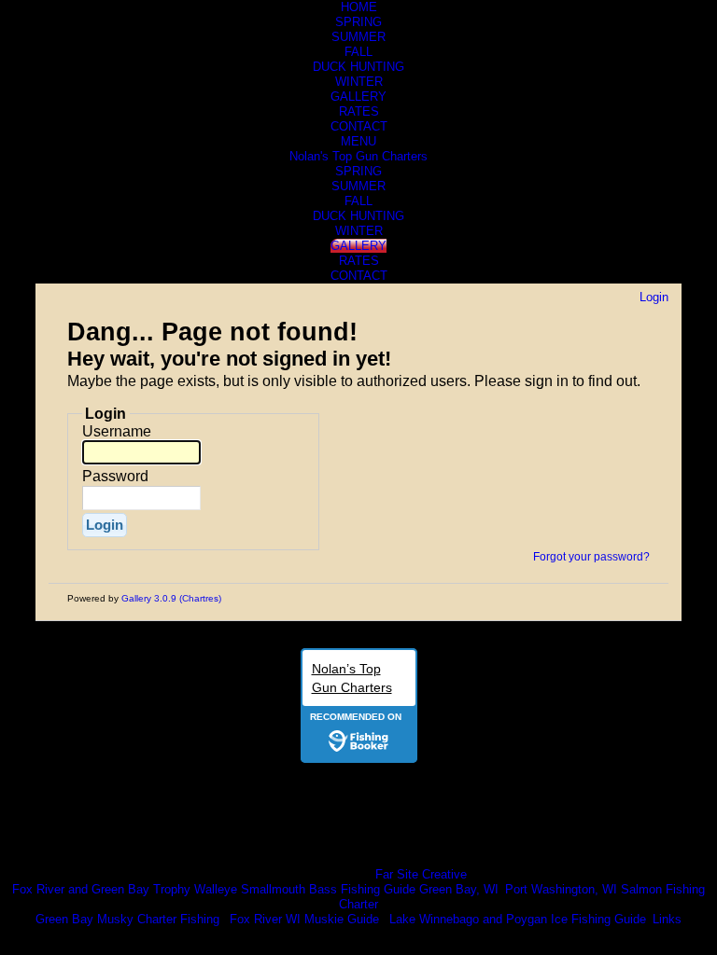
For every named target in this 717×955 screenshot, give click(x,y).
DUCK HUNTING (358, 67)
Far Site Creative (421, 874)
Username (116, 431)
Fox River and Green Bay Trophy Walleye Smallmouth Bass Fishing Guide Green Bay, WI (255, 889)
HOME (359, 7)
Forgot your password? (591, 556)
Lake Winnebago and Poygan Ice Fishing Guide (517, 919)
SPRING (358, 22)
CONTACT (358, 126)
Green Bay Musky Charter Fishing (127, 919)
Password (115, 476)
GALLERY (358, 97)
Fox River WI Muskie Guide (304, 919)
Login (654, 297)
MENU (358, 141)
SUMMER (358, 37)
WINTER (359, 82)
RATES (359, 111)
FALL (358, 52)
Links (667, 919)
